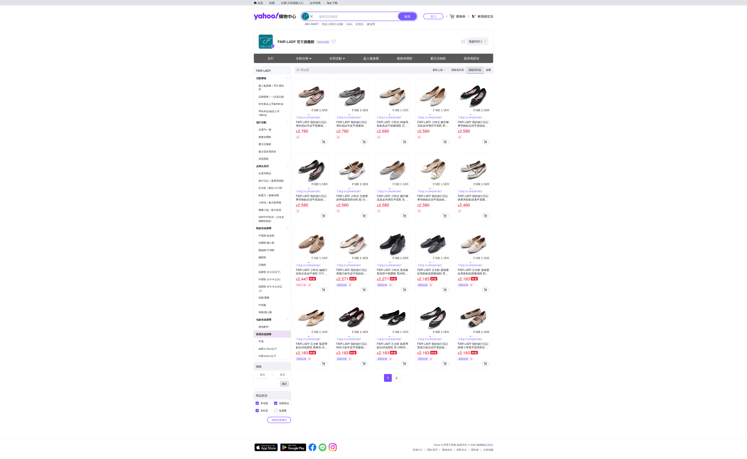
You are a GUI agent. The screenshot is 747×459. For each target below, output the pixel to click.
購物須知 (447, 449)
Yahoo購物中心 (275, 16)
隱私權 (475, 449)
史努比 (360, 24)
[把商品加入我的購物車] (323, 141)
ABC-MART (312, 24)
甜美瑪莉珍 (471, 58)
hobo (349, 24)
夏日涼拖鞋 (438, 58)
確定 (284, 383)
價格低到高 (457, 70)
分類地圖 (488, 449)
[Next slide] (326, 96)
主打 (270, 58)
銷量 (488, 70)
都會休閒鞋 (404, 58)
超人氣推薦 (371, 58)
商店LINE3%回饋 (332, 24)
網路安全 (462, 449)
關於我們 (432, 449)
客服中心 (418, 449)
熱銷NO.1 (476, 41)
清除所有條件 (279, 420)
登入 (433, 16)
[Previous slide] (296, 96)
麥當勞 (371, 24)
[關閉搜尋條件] (311, 16)
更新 (490, 445)
